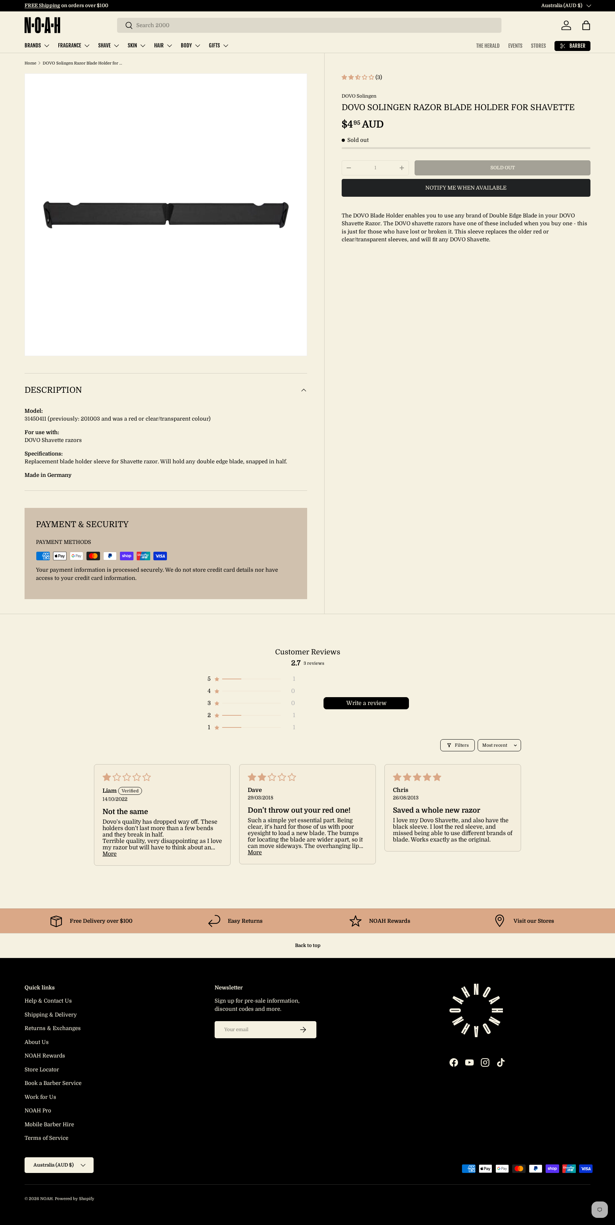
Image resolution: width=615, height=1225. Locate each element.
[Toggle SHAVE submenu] (116, 45)
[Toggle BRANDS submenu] (46, 45)
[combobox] (309, 25)
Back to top (307, 945)
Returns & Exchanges (53, 1028)
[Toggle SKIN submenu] (142, 45)
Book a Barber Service (53, 1083)
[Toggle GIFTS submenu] (225, 45)
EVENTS (515, 45)
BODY (186, 45)
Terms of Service (46, 1138)
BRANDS (33, 45)
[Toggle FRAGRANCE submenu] (87, 45)
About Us (37, 1042)
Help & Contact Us (48, 1001)
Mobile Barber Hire (49, 1124)
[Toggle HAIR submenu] (169, 45)
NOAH (46, 1198)
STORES (538, 45)
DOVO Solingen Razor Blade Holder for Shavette (83, 63)
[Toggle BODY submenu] (197, 45)
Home (30, 63)
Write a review (366, 703)
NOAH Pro (38, 1110)
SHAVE (104, 45)
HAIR (159, 45)
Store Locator (42, 1069)
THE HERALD (488, 45)
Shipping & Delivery (51, 1015)
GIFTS (214, 45)
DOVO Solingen (359, 96)
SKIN (132, 45)
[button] (586, 25)
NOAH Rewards (45, 1055)
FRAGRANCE (69, 45)
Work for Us (40, 1097)
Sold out (502, 167)
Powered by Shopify (74, 1198)
